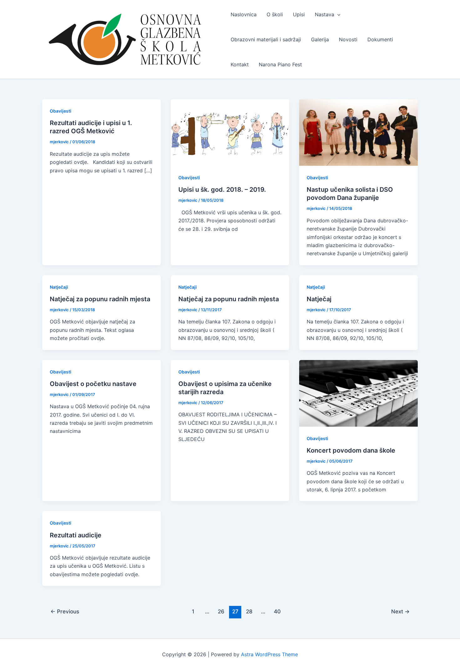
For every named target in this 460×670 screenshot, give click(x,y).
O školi (275, 14)
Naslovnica (244, 14)
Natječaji (59, 287)
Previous (64, 611)
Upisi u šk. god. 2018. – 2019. (222, 189)
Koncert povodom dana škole (351, 450)
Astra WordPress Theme (269, 654)
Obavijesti (60, 111)
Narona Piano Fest (280, 64)
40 (277, 611)
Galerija (320, 39)
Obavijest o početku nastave (93, 384)
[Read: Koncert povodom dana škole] (358, 392)
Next (400, 611)
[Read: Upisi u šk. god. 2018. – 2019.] (230, 132)
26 (221, 611)
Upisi (299, 14)
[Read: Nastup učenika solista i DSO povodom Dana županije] (358, 132)
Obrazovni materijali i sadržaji (266, 39)
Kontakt (240, 64)
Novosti (348, 39)
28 (249, 611)
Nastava (324, 14)
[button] (337, 14)
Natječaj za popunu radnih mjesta (100, 299)
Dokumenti (380, 39)
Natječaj (319, 299)
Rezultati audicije (75, 535)
